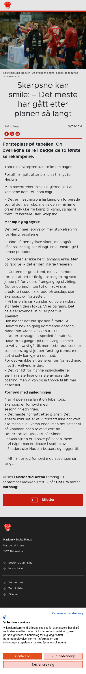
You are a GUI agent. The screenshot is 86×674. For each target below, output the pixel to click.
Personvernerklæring (67, 613)
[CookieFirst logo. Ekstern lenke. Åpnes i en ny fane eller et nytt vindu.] (5, 617)
